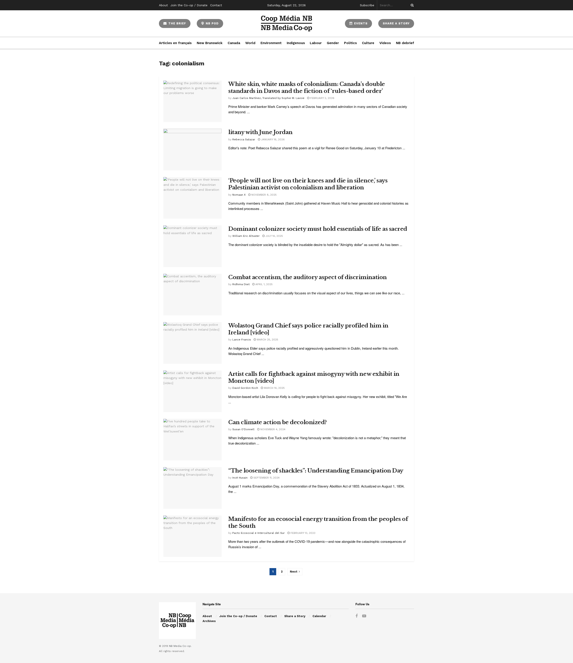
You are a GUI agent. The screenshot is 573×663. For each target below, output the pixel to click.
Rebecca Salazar (243, 139)
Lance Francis (241, 339)
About (163, 5)
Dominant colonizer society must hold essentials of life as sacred (317, 229)
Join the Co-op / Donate (189, 5)
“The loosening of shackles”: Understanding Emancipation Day (315, 470)
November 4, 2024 (272, 429)
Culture (368, 43)
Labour (316, 43)
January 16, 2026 (272, 139)
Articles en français (175, 43)
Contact (216, 5)
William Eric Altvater (246, 235)
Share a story (396, 23)
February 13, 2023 (302, 533)
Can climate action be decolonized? (277, 422)
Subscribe (367, 5)
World (250, 43)
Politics (350, 43)
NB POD (212, 23)
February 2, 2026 (321, 98)
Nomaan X (239, 194)
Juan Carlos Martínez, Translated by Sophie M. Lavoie (268, 98)
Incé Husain (240, 477)
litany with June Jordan (260, 132)
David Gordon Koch (245, 387)
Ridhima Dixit (241, 284)
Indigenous (296, 43)
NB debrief (405, 43)
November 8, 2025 (263, 194)
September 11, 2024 (266, 477)
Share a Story (294, 616)
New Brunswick (209, 43)
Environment (271, 43)
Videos (385, 43)
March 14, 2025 (274, 387)
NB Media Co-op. (180, 646)
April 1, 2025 (263, 284)
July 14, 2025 (274, 235)
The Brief (176, 23)
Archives (209, 621)
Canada (234, 43)
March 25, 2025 (267, 339)
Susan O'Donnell (243, 429)
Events (360, 23)
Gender (333, 43)
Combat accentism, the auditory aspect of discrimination (307, 277)
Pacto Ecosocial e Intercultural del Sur (258, 533)
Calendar (319, 616)
